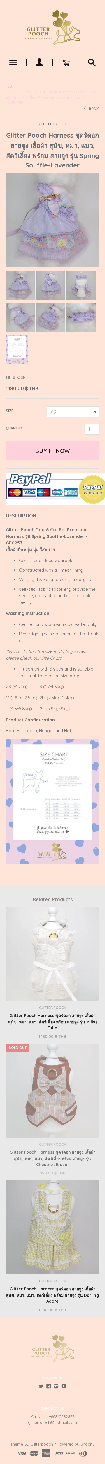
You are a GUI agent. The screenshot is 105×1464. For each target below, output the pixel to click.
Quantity (14, 428)
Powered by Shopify (76, 1444)
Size (9, 411)
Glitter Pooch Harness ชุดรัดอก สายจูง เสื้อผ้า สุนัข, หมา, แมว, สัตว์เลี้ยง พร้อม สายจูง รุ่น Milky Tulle (52, 1021)
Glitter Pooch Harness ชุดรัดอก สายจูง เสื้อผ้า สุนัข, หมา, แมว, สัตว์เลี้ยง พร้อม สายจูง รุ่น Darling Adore (52, 1295)
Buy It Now (52, 450)
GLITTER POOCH (52, 124)
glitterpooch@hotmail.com (52, 1422)
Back (94, 108)
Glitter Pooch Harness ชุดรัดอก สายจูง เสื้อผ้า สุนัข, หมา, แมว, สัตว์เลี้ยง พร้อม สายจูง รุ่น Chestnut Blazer (53, 1158)
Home (11, 87)
